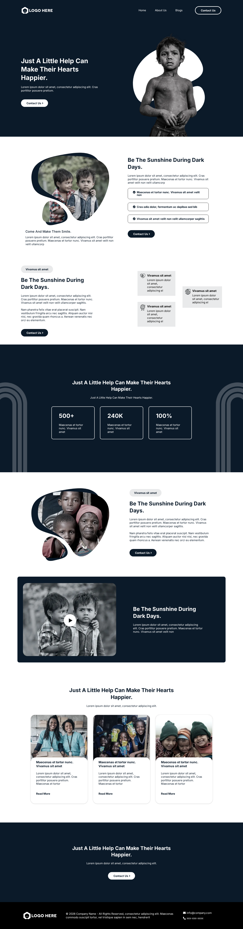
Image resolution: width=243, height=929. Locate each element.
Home (142, 10)
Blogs (179, 10)
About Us (161, 10)
